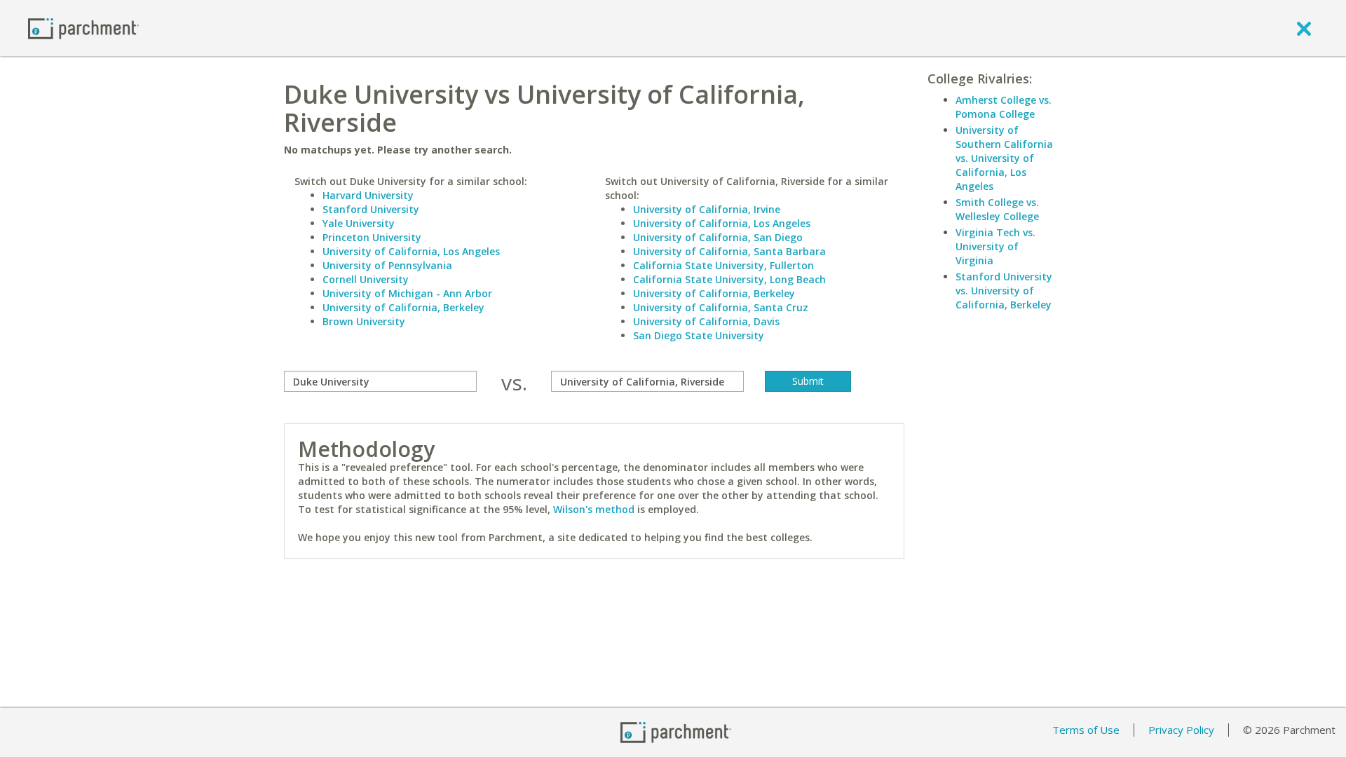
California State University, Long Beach (729, 279)
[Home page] (83, 27)
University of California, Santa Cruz (720, 307)
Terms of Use (1086, 730)
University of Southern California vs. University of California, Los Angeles (1004, 158)
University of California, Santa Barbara (729, 251)
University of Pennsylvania (387, 265)
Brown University (363, 321)
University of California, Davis (706, 321)
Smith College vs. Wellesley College (997, 209)
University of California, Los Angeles (411, 251)
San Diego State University (698, 335)
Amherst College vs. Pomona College (1004, 107)
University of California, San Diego (718, 237)
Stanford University (370, 209)
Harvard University (368, 195)
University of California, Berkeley (403, 307)
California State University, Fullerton (723, 265)
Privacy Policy (1181, 730)
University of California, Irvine (706, 209)
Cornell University (365, 279)
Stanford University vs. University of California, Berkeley (1004, 290)
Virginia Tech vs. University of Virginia (995, 246)
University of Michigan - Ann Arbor (407, 293)
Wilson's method (593, 509)
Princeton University (371, 237)
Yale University (358, 223)
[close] (1304, 28)
